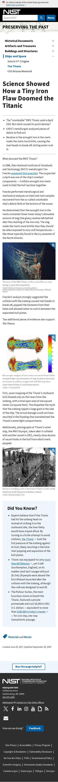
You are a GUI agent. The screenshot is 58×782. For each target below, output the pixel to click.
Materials (13, 637)
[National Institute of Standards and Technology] (24, 681)
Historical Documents (19, 41)
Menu (51, 17)
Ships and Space (15, 56)
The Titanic (14, 66)
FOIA (26, 758)
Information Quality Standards (38, 764)
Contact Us (21, 702)
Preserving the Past (25, 27)
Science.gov (26, 771)
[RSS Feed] (46, 708)
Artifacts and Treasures (20, 46)
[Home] (11, 12)
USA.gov (39, 771)
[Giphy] (40, 708)
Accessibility (26, 745)
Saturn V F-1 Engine (18, 61)
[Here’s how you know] (29, 4)
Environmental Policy (42, 758)
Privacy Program (42, 745)
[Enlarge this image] (29, 261)
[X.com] (5, 708)
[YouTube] (33, 708)
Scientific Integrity (12, 764)
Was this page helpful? (28, 666)
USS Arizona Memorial (19, 71)
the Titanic (28, 539)
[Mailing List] (5, 718)
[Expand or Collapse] (53, 40)
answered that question (24, 173)
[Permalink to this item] (39, 508)
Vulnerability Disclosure (40, 751)
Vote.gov (50, 771)
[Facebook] (12, 708)
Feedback (35, 728)
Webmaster (7, 702)
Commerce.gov (10, 771)
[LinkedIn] (19, 708)
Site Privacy (11, 745)
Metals (28, 637)
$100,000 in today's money (31, 611)
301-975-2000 (8, 697)
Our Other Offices (36, 702)
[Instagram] (26, 708)
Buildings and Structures (21, 51)
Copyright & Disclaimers (15, 751)
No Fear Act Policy (12, 758)
